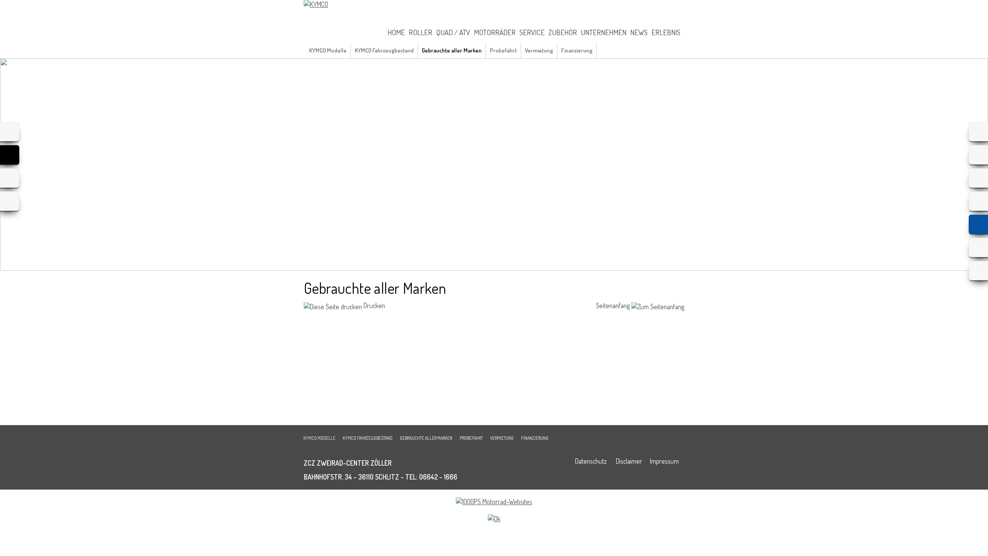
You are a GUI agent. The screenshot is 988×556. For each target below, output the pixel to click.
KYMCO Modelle (328, 50)
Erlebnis (665, 32)
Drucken (373, 305)
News (639, 32)
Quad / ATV (453, 32)
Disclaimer (629, 461)
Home (396, 32)
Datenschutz (591, 461)
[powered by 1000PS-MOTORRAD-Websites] (494, 501)
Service (532, 32)
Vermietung (539, 50)
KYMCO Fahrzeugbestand (384, 50)
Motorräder (495, 32)
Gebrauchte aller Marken (452, 50)
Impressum (664, 461)
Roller (420, 32)
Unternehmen (603, 32)
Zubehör (562, 32)
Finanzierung (576, 50)
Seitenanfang (613, 305)
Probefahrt (503, 50)
